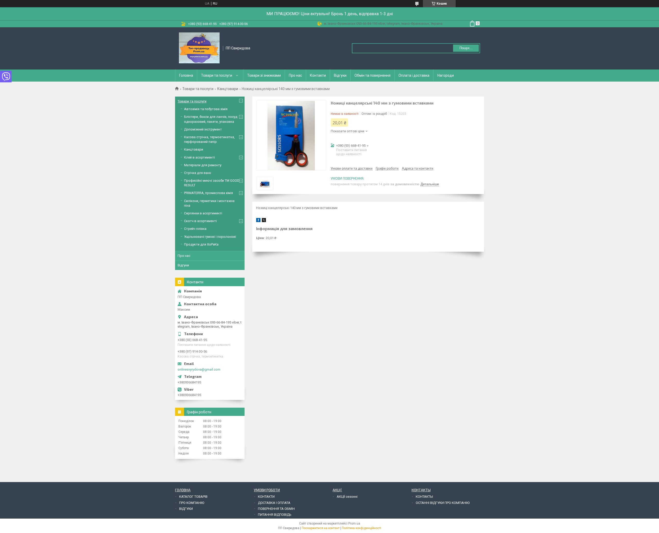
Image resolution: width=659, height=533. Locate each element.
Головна (186, 75)
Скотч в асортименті (200, 221)
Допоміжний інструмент (203, 129)
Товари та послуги (216, 75)
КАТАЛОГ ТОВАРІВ (193, 497)
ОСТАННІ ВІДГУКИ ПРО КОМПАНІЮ (443, 503)
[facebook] (258, 221)
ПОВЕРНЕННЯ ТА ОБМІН (276, 509)
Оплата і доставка (413, 75)
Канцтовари (227, 89)
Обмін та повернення (372, 75)
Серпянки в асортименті (203, 213)
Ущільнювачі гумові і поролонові (210, 237)
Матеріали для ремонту (202, 165)
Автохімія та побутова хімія (206, 109)
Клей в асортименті (199, 157)
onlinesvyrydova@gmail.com (199, 369)
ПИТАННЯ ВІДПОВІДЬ (274, 515)
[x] (264, 221)
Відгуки (340, 75)
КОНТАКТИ (266, 497)
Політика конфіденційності (361, 528)
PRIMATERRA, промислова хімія (208, 193)
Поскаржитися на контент (321, 528)
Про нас (295, 75)
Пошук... (466, 48)
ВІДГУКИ (186, 509)
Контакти (318, 75)
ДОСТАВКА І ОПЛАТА (274, 503)
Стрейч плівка (195, 229)
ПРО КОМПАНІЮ (191, 503)
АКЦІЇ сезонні (347, 497)
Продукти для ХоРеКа (201, 244)
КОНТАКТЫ (424, 497)
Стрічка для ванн (197, 173)
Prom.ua (354, 523)
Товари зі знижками (264, 75)
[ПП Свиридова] (199, 47)
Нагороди (445, 75)
